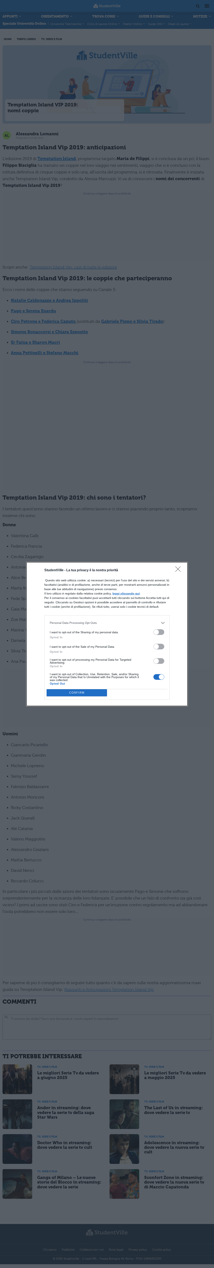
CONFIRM (77, 692)
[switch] (158, 632)
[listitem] (107, 623)
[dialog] (107, 634)
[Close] (179, 570)
